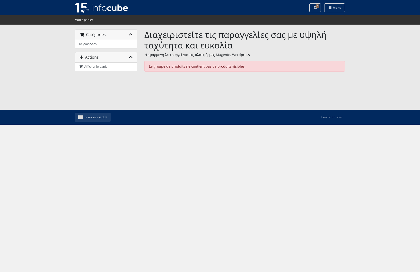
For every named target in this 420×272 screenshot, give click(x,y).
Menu (336, 7)
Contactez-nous (331, 117)
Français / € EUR (96, 117)
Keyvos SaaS (88, 44)
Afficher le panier (96, 67)
